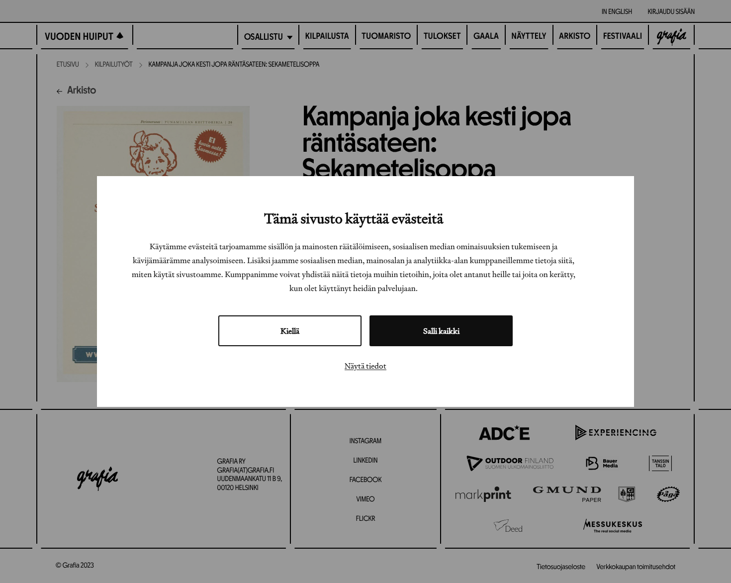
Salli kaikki (441, 330)
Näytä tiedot (365, 365)
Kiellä (289, 330)
